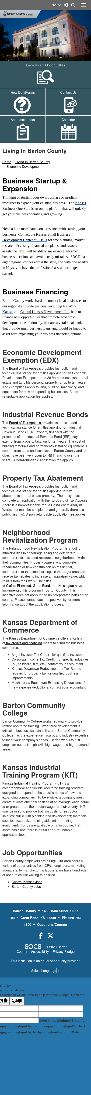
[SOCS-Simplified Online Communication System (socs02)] (33, 946)
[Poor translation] (17, 1001)
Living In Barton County (32, 161)
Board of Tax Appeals (25, 368)
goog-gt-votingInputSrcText (63, 1026)
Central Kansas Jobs (27, 881)
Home (6, 161)
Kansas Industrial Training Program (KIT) (32, 783)
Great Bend (41, 585)
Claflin (10, 585)
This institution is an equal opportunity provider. (45, 960)
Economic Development (24, 166)
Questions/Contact (52, 924)
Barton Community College (22, 721)
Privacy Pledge (64, 951)
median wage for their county (56, 806)
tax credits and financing (24, 642)
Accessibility (40, 951)
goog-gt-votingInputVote (59, 1032)
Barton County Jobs (26, 886)
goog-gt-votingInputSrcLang (62, 1020)
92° (55, 5)
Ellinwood (24, 585)
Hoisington (66, 585)
